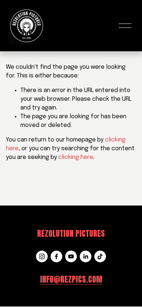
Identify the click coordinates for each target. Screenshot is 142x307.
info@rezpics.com (71, 279)
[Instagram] (42, 256)
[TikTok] (100, 256)
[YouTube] (71, 256)
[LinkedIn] (85, 256)
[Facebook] (56, 256)
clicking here (75, 157)
